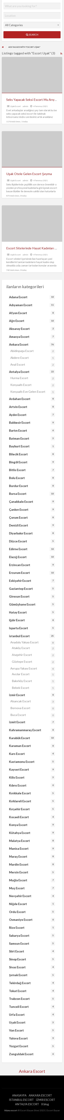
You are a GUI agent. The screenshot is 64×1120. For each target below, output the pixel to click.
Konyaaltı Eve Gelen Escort (32, 391)
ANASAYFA (19, 1095)
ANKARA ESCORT (40, 1095)
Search (33, 34)
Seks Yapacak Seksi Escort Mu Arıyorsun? (35, 99)
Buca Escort (32, 715)
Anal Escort (32, 364)
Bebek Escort (33, 687)
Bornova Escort (32, 708)
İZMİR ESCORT (45, 1099)
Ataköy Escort (33, 648)
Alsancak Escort (32, 701)
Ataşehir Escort (33, 655)
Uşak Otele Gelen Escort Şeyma (29, 174)
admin (25, 106)
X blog (45, 1104)
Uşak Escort (15, 106)
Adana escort (10, 1110)
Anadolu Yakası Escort (32, 642)
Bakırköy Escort (33, 681)
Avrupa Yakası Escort (32, 668)
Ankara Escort (32, 1071)
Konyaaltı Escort (32, 385)
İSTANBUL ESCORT (21, 1099)
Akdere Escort (32, 357)
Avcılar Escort (33, 674)
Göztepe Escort (33, 661)
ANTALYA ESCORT (27, 1104)
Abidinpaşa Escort (32, 351)
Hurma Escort (32, 378)
